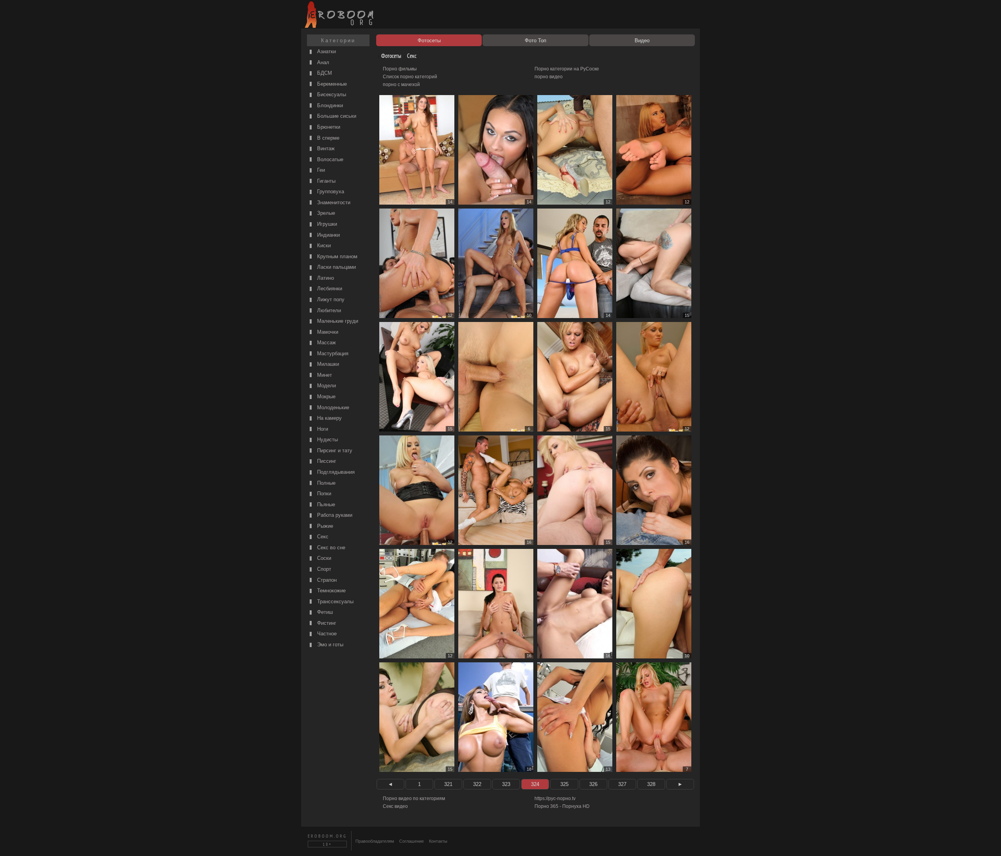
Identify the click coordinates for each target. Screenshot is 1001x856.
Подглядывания (335, 472)
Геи (320, 170)
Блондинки (329, 105)
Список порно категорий (410, 76)
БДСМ (324, 73)
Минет (324, 375)
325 (564, 784)
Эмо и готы (329, 644)
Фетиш (324, 612)
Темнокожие (331, 590)
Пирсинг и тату (334, 450)
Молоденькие (332, 407)
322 (477, 784)
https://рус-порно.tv (555, 798)
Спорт (323, 569)
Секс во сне (330, 547)
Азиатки (326, 51)
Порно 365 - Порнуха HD (562, 806)
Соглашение (411, 841)
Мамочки (327, 332)
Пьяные (325, 504)
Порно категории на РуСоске (567, 69)
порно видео (549, 76)
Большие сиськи (336, 116)
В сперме (327, 138)
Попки (323, 493)
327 (622, 784)
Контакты (438, 841)
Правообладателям (374, 841)
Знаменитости (333, 202)
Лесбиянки (329, 288)
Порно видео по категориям (414, 798)
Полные (325, 483)
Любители (328, 310)
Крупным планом (336, 256)
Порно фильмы (400, 69)
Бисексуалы (331, 94)
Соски (323, 558)
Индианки (328, 235)
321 (448, 784)
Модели (326, 385)
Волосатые (329, 159)
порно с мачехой (401, 84)
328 (651, 784)
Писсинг (326, 461)
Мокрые (325, 396)
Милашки (327, 364)
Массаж (326, 342)
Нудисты (327, 439)
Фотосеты (390, 55)
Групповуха (330, 191)
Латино (325, 278)
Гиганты (325, 181)
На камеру (329, 418)
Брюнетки (328, 127)
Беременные (331, 84)
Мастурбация (332, 353)
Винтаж (325, 148)
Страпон (326, 580)
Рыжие (324, 526)
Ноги (322, 429)
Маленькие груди (337, 321)
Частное (326, 634)
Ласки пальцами (336, 267)
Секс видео (395, 806)
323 (506, 784)
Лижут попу (330, 299)
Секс (322, 536)
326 (593, 784)
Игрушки (326, 224)
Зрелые (325, 213)
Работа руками (334, 515)
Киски (323, 245)
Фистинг (326, 623)
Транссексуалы (334, 601)
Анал (322, 62)
